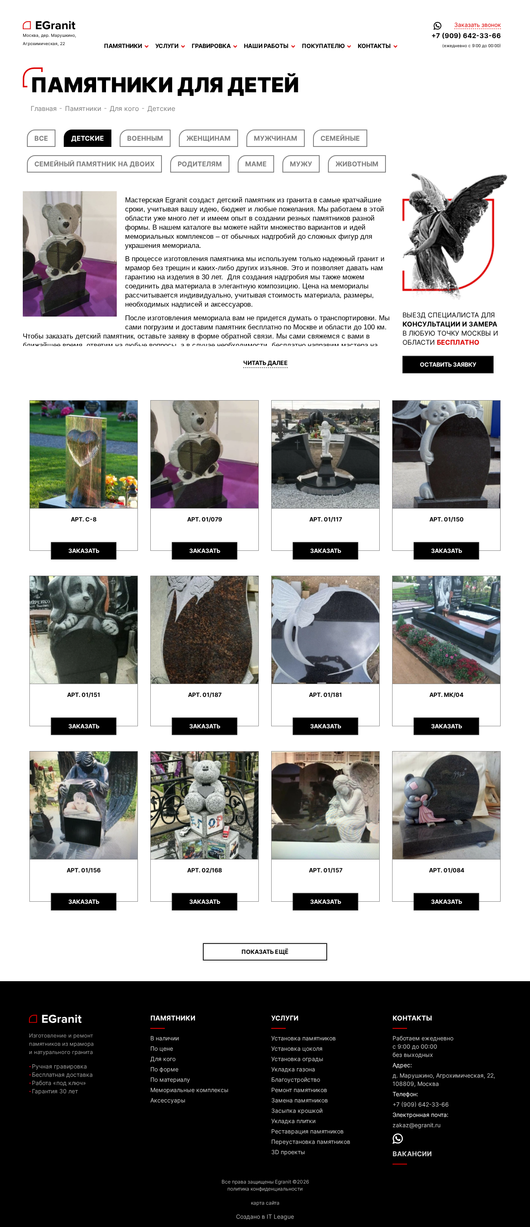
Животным (356, 164)
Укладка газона (293, 1069)
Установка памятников (303, 1038)
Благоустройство (295, 1079)
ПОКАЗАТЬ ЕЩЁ (265, 951)
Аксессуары (168, 1100)
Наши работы (266, 45)
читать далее (265, 362)
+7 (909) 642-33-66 (466, 35)
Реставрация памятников (307, 1131)
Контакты (374, 45)
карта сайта (265, 1203)
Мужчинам (275, 138)
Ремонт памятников (299, 1089)
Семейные (340, 138)
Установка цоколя (297, 1048)
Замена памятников (299, 1100)
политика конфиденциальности (265, 1189)
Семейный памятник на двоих (94, 164)
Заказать (83, 550)
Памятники (123, 45)
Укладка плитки (293, 1120)
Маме (256, 164)
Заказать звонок (477, 25)
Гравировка (211, 45)
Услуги (166, 45)
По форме (164, 1069)
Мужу (301, 164)
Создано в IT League (265, 1216)
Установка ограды (297, 1058)
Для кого (124, 108)
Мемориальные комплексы (189, 1089)
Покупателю (323, 45)
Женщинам (208, 138)
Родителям (200, 164)
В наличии (164, 1038)
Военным (145, 138)
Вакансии (412, 1154)
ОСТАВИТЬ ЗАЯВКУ (448, 364)
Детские (87, 138)
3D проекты (288, 1151)
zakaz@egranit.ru (417, 1125)
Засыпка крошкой (297, 1110)
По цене (161, 1048)
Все (41, 138)
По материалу (170, 1079)
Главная (44, 108)
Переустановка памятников (310, 1141)
